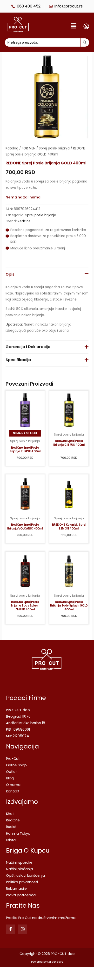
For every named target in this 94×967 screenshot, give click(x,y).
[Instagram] (22, 929)
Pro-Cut (13, 758)
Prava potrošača (21, 895)
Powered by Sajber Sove (47, 962)
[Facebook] (10, 929)
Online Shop (16, 765)
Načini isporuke (19, 862)
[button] (57, 26)
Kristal (11, 840)
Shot (10, 813)
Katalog (12, 148)
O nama (13, 784)
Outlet (11, 771)
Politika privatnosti (22, 882)
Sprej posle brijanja (54, 148)
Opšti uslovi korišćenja (25, 875)
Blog (10, 778)
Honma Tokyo (18, 833)
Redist (11, 826)
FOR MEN (28, 148)
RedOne (24, 221)
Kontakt (13, 791)
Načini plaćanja (19, 869)
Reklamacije (16, 888)
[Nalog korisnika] (86, 26)
